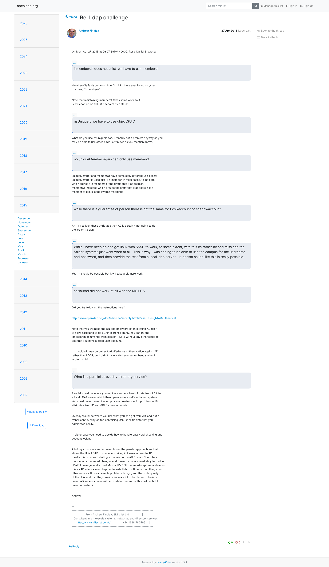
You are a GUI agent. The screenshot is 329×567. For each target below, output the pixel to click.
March (22, 254)
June (21, 242)
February (23, 258)
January (23, 262)
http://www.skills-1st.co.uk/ (93, 522)
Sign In (292, 5)
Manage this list (273, 5)
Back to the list (269, 37)
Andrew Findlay (89, 30)
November (24, 222)
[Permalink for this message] (249, 542)
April (21, 250)
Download (38, 425)
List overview (38, 411)
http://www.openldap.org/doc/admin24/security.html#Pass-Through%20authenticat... (125, 318)
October (23, 226)
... (74, 62)
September (25, 230)
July (20, 238)
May (20, 246)
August (22, 234)
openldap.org (27, 6)
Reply (75, 546)
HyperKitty (164, 562)
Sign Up (308, 5)
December (24, 218)
